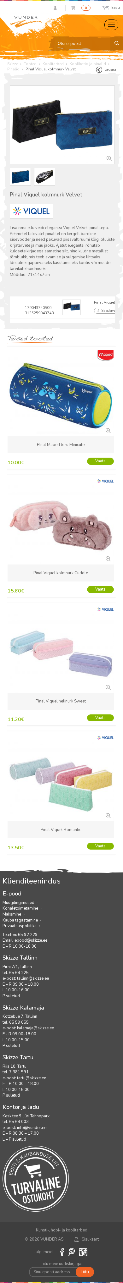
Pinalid (13, 69)
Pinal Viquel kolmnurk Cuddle (60, 573)
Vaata (100, 461)
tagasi (110, 69)
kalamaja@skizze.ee (35, 1028)
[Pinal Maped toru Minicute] (107, 430)
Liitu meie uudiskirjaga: (61, 1264)
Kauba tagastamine (20, 920)
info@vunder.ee (31, 1128)
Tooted (30, 63)
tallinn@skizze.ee (33, 978)
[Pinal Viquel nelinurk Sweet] (107, 686)
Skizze (12, 63)
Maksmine (12, 914)
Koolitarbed (53, 63)
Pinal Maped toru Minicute (61, 445)
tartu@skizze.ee (31, 1078)
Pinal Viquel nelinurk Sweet (61, 701)
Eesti (115, 7)
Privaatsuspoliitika (20, 926)
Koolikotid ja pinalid (88, 63)
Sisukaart (90, 1239)
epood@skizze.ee (31, 940)
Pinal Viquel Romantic (61, 830)
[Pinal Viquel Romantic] (107, 815)
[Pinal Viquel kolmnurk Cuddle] (107, 558)
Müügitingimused (18, 903)
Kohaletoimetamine (20, 908)
